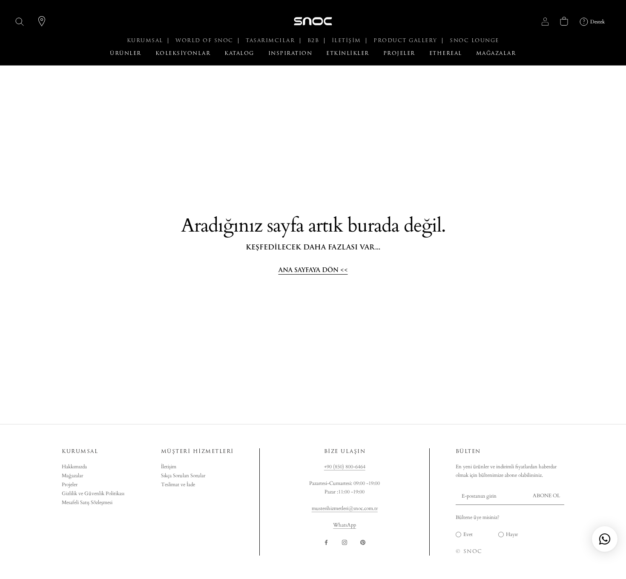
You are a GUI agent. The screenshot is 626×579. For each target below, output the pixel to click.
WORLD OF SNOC (205, 40)
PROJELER (399, 53)
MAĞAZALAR (496, 53)
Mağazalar (72, 475)
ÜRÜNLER (125, 53)
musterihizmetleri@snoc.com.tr (345, 508)
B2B (314, 40)
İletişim (168, 466)
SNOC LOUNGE (474, 40)
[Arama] (19, 21)
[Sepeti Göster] (564, 21)
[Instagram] (344, 542)
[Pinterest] (362, 542)
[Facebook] (326, 542)
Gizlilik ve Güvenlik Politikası (93, 493)
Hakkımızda (74, 466)
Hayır (512, 534)
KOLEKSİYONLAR (183, 53)
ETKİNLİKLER (347, 53)
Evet (468, 534)
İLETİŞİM (348, 40)
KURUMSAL (146, 40)
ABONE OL (546, 495)
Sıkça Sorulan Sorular (183, 475)
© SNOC (469, 551)
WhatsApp (344, 525)
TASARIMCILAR (271, 40)
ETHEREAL (445, 53)
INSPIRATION (290, 53)
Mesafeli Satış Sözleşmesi (87, 502)
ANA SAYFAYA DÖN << (313, 270)
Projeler (70, 484)
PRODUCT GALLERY (406, 40)
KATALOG (239, 53)
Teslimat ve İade (178, 484)
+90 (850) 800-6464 (344, 466)
